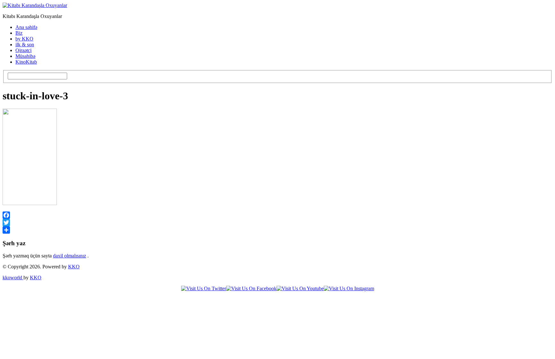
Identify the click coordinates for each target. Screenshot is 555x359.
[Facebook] (277, 215)
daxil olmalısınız (69, 255)
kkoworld (13, 277)
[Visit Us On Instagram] (349, 288)
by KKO (24, 38)
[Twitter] (277, 222)
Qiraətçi (23, 50)
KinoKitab (26, 62)
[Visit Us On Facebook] (251, 288)
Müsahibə (25, 56)
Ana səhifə (26, 27)
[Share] (277, 230)
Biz (18, 33)
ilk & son (24, 44)
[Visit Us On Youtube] (300, 288)
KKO (74, 266)
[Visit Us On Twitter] (203, 288)
